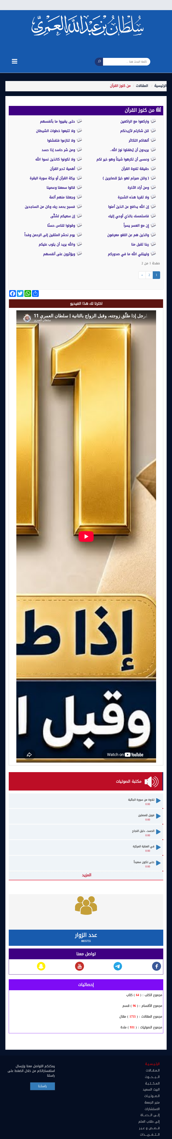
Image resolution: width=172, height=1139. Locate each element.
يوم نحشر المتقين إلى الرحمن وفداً (50, 235)
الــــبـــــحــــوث (152, 1077)
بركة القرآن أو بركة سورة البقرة (53, 178)
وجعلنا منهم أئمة (62, 197)
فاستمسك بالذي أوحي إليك (129, 216)
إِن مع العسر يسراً (137, 225)
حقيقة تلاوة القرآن (135, 169)
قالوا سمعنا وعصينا (61, 187)
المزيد (86, 874)
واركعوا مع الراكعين (135, 121)
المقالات (142, 86)
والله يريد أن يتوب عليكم (57, 244)
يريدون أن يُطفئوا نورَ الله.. (130, 150)
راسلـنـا (42, 1086)
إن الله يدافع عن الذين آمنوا (129, 207)
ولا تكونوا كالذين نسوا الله (55, 159)
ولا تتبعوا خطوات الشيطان (56, 131)
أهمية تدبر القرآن (63, 169)
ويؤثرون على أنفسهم (59, 254)
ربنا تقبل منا (140, 244)
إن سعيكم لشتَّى (63, 216)
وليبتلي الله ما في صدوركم (129, 254)
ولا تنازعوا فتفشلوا (61, 140)
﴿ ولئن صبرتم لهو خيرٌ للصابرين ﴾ (126, 178)
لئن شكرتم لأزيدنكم (135, 131)
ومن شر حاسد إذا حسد (59, 150)
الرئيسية (160, 86)
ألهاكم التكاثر (139, 140)
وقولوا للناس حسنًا (61, 225)
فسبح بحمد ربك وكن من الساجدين (50, 207)
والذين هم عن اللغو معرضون (128, 235)
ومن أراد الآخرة (139, 187)
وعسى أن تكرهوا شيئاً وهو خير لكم (123, 159)
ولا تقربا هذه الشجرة (134, 197)
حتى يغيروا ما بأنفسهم (58, 121)
